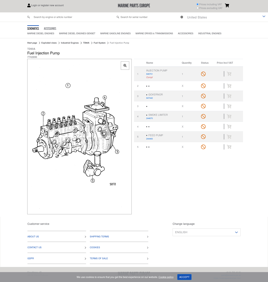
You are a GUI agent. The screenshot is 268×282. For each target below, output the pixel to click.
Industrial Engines (209, 33)
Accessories (185, 33)
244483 (149, 138)
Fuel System (99, 42)
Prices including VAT (210, 4)
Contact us (34, 247)
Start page (32, 42)
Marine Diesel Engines (40, 33)
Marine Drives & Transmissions (154, 33)
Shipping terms (99, 236)
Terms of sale (99, 258)
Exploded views (49, 42)
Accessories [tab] (50, 28)
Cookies (95, 247)
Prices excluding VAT (211, 8)
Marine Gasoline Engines (115, 33)
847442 (149, 97)
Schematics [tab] (33, 28)
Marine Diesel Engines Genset (77, 33)
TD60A (86, 42)
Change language (184, 224)
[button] (43, 33)
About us (33, 236)
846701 (149, 73)
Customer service (38, 224)
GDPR (30, 258)
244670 (149, 118)
